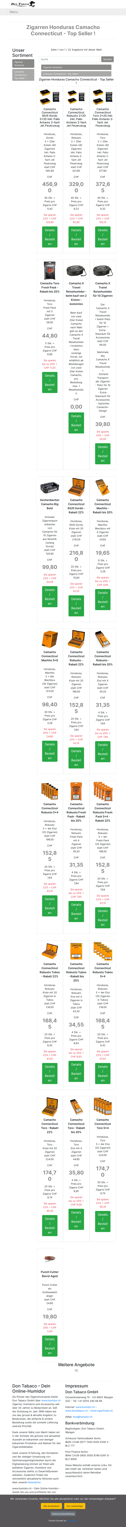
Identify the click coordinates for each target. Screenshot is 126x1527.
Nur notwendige (75, 1506)
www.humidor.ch (51, 1400)
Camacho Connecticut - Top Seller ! (21, 74)
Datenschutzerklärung (63, 1513)
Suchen (107, 59)
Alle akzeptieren (51, 1506)
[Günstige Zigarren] (22, 4)
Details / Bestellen (50, 237)
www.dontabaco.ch (76, 1410)
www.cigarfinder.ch (101, 1410)
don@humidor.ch (82, 1416)
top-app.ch (72, 1521)
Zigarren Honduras (19, 63)
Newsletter (34, 1482)
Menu (14, 12)
